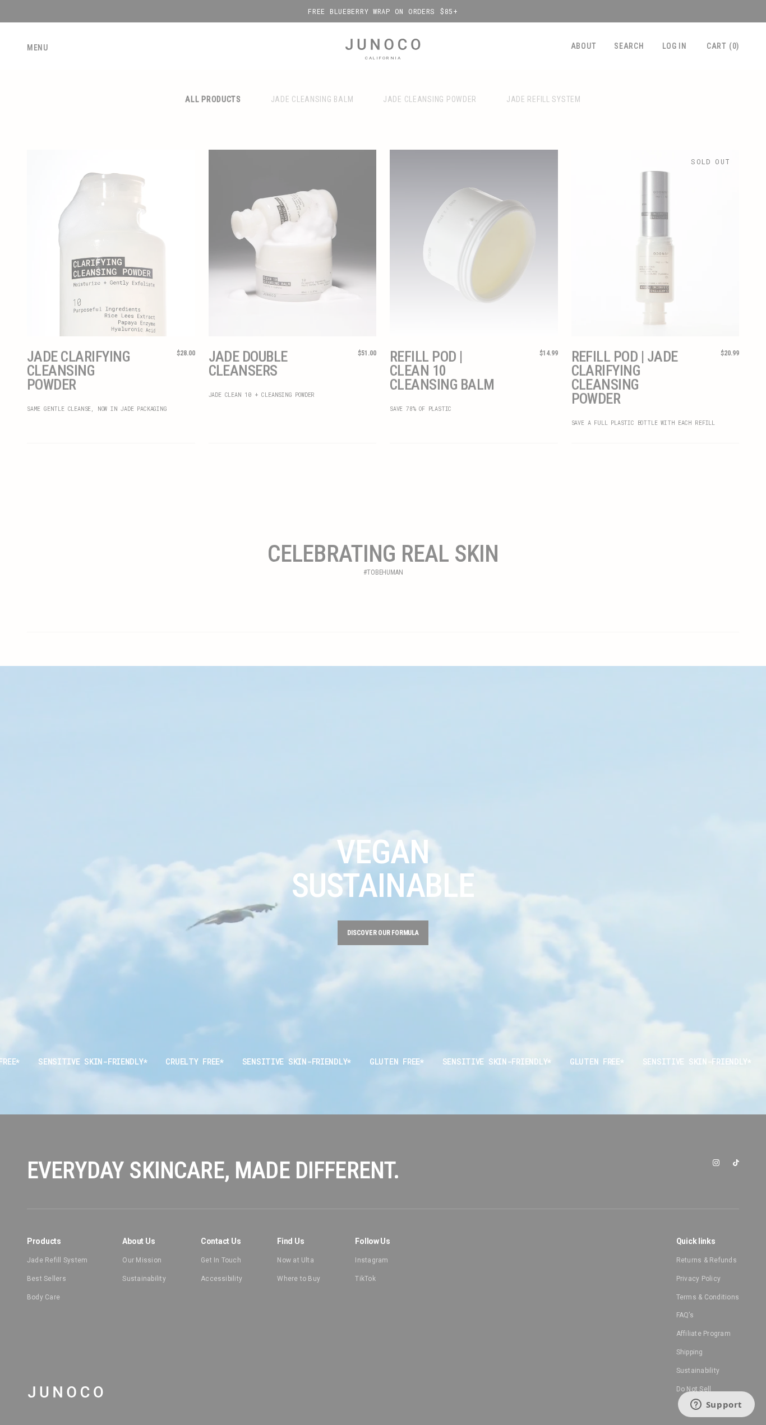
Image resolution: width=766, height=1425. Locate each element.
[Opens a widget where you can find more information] (716, 1405)
